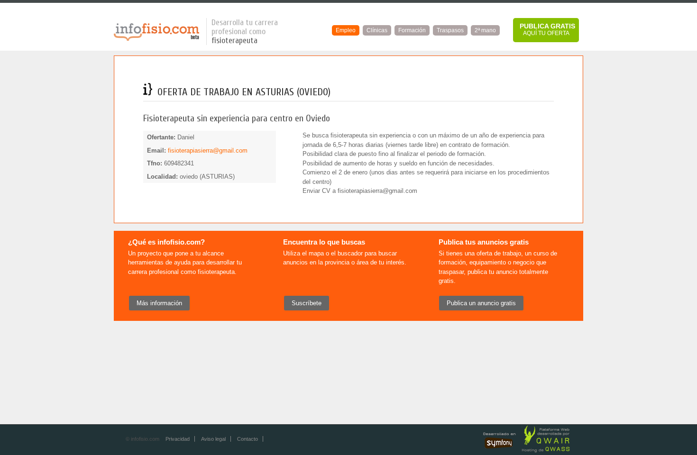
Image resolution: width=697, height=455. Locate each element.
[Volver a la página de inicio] (156, 39)
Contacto (247, 439)
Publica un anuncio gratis (481, 303)
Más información (159, 303)
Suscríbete (306, 303)
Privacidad (177, 439)
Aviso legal (213, 439)
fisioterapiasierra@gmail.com (208, 150)
